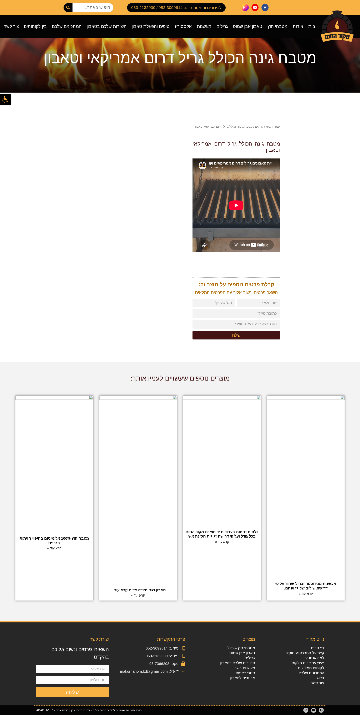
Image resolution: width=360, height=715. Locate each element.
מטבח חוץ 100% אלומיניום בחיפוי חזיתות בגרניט (54, 540)
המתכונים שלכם (66, 26)
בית (311, 26)
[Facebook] (321, 710)
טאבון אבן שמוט (247, 26)
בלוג (320, 678)
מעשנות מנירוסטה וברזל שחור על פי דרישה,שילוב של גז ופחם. (305, 586)
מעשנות (204, 26)
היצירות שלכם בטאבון (106, 26)
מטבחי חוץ (278, 26)
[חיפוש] (68, 7)
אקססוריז (183, 26)
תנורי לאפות (245, 673)
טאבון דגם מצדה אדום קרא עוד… (138, 590)
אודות (298, 26)
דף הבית (317, 648)
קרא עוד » (306, 593)
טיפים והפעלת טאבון (151, 26)
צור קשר (11, 26)
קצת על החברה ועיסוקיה (304, 653)
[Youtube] (313, 710)
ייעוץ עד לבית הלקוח (308, 663)
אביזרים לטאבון (242, 678)
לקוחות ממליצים (311, 668)
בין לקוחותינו (35, 26)
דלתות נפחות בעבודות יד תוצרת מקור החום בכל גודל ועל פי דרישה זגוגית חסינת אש (222, 534)
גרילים (222, 26)
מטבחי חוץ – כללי (240, 648)
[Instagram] (305, 710)
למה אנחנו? (314, 658)
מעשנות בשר (245, 668)
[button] (5, 99)
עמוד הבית (273, 126)
